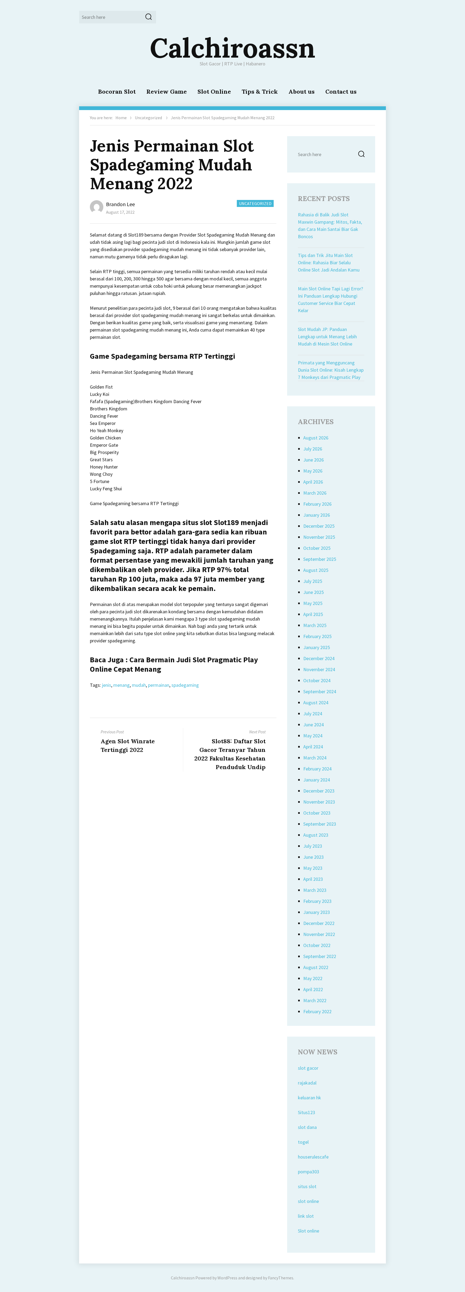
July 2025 (312, 581)
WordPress (227, 1277)
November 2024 (319, 669)
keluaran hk (309, 1097)
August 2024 (315, 702)
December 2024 (318, 658)
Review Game (166, 91)
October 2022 (316, 945)
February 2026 (317, 504)
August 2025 (315, 570)
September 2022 (319, 956)
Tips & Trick (260, 91)
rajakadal (307, 1083)
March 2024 (314, 758)
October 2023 (316, 813)
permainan (158, 685)
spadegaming (185, 685)
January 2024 (316, 780)
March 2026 (314, 493)
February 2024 (317, 769)
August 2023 (315, 835)
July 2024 (312, 713)
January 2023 (316, 912)
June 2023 (313, 857)
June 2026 (313, 460)
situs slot (307, 1186)
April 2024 (313, 747)
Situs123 (306, 1112)
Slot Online (214, 91)
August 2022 (315, 967)
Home (121, 117)
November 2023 (319, 802)
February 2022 (317, 1011)
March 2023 (314, 890)
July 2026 (312, 449)
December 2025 (318, 526)
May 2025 (312, 603)
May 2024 (312, 736)
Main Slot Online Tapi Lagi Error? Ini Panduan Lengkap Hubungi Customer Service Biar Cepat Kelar (330, 300)
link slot (306, 1216)
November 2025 (319, 537)
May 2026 (312, 471)
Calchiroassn (232, 47)
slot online (308, 1201)
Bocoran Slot (117, 91)
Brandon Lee (120, 204)
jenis (106, 685)
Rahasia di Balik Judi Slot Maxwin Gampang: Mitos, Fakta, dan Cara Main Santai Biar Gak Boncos (330, 226)
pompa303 (308, 1171)
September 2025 (319, 559)
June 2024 (313, 724)
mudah (139, 685)
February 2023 (317, 901)
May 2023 (312, 868)
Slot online (308, 1231)
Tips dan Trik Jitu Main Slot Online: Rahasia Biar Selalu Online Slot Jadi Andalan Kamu (329, 262)
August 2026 (315, 438)
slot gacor (308, 1068)
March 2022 (314, 1000)
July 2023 (312, 846)
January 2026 (316, 515)
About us (301, 91)
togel (303, 1142)
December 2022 (318, 923)
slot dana (307, 1127)
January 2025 (316, 647)
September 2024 (319, 691)
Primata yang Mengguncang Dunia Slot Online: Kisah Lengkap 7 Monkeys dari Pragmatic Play (331, 370)
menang (121, 685)
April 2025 (313, 614)
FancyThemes (280, 1277)
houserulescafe (313, 1157)
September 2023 (319, 824)
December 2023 (318, 791)
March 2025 (314, 625)
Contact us (341, 91)
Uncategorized (148, 117)
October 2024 (316, 680)
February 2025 (317, 636)
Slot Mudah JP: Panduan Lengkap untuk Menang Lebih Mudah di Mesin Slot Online (327, 336)
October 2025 (316, 548)
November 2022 (319, 934)
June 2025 (313, 592)
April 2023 (313, 879)
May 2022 (312, 978)
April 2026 (313, 482)
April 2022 (313, 989)
